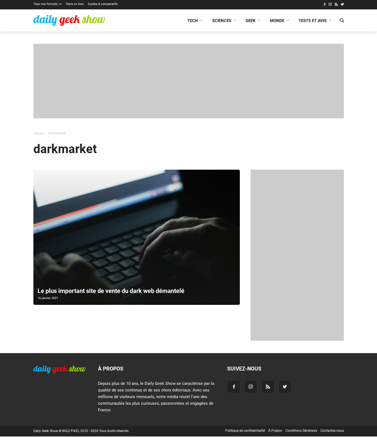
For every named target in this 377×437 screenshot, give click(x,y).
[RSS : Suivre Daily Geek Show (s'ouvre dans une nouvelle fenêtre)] (336, 4)
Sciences (221, 20)
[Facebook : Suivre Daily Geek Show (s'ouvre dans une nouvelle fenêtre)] (324, 4)
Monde (277, 20)
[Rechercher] (342, 20)
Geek (251, 20)
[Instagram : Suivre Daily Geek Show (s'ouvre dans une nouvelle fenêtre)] (330, 4)
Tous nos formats (45, 4)
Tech (192, 20)
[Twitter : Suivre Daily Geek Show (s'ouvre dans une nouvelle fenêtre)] (342, 4)
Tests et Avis (75, 4)
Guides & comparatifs (103, 4)
